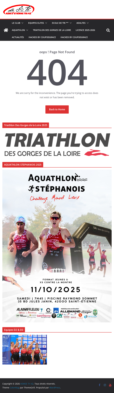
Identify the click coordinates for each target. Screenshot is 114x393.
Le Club (16, 22)
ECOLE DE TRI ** (60, 22)
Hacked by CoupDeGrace (42, 37)
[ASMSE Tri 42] (6, 30)
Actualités (18, 37)
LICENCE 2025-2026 (85, 30)
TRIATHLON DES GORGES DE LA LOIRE (52, 30)
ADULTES (81, 22)
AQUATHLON (18, 30)
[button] (21, 23)
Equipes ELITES (36, 22)
